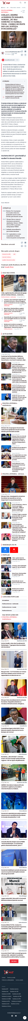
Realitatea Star (5, 991)
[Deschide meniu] (25, 3)
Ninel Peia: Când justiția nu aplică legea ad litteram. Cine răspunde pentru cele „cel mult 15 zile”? (14, 310)
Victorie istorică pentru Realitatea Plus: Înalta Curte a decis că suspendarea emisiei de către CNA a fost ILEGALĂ (19, 379)
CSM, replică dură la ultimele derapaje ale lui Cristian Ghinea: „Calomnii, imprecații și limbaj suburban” (14, 295)
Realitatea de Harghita (16, 1001)
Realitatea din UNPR (6, 994)
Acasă (4, 7)
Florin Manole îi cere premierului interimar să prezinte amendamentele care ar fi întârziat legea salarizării (18, 467)
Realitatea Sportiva (14, 989)
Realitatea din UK (5, 1003)
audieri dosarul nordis (8, 260)
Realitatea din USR (14, 991)
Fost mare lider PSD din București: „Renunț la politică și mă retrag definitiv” (19, 538)
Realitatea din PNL (6, 1001)
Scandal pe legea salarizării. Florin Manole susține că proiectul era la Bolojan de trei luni (12, 730)
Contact (3, 977)
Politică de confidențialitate (8, 980)
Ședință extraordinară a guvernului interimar (14, 230)
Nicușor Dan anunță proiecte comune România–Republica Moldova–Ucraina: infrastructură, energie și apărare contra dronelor (13, 702)
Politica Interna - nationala (15, 7)
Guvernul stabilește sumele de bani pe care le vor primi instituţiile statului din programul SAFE (13, 872)
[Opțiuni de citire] (24, 1017)
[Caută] (20, 3)
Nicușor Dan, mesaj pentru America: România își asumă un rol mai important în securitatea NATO (13, 498)
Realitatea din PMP (17, 996)
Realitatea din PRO (17, 998)
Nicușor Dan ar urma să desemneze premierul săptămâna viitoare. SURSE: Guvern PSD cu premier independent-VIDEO (15, 222)
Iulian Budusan (23, 754)
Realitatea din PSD (16, 52)
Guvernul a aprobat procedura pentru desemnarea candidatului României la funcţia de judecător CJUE (13, 815)
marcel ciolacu (6, 257)
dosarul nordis (6, 254)
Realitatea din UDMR (6, 998)
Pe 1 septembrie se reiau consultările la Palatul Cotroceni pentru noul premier (16, 236)
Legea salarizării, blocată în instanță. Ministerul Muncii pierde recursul (13, 899)
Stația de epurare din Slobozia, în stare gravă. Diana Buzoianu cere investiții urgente (19, 398)
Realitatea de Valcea (6, 1006)
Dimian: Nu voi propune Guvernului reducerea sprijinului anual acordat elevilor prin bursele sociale (14, 213)
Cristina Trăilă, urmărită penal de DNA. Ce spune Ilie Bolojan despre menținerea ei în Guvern (19, 517)
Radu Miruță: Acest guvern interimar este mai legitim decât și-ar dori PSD (15, 317)
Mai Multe (14, 961)
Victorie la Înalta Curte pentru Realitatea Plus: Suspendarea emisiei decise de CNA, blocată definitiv (19, 389)
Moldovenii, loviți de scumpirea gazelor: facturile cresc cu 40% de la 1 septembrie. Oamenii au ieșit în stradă (15, 326)
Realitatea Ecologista (6, 996)
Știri (7, 7)
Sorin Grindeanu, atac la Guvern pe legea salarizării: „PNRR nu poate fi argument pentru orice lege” (19, 507)
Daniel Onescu (23, 839)
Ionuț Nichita (23, 726)
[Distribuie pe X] (25, 54)
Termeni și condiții (11, 977)
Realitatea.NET (5, 989)
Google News (9, 267)
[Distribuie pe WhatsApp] (22, 54)
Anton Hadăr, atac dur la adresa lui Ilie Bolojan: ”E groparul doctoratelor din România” (13, 645)
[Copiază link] (22, 51)
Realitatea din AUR (16, 994)
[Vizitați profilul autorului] (2, 53)
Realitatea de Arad (15, 1003)
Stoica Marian (23, 811)
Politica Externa (8, 329)
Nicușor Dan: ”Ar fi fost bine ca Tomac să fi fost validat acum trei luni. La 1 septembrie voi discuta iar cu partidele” (13, 674)
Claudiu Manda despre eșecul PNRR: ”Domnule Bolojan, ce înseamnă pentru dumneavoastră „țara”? (13, 843)
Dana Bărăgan (23, 896)
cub (14, 254)
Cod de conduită (19, 980)
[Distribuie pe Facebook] (25, 51)
